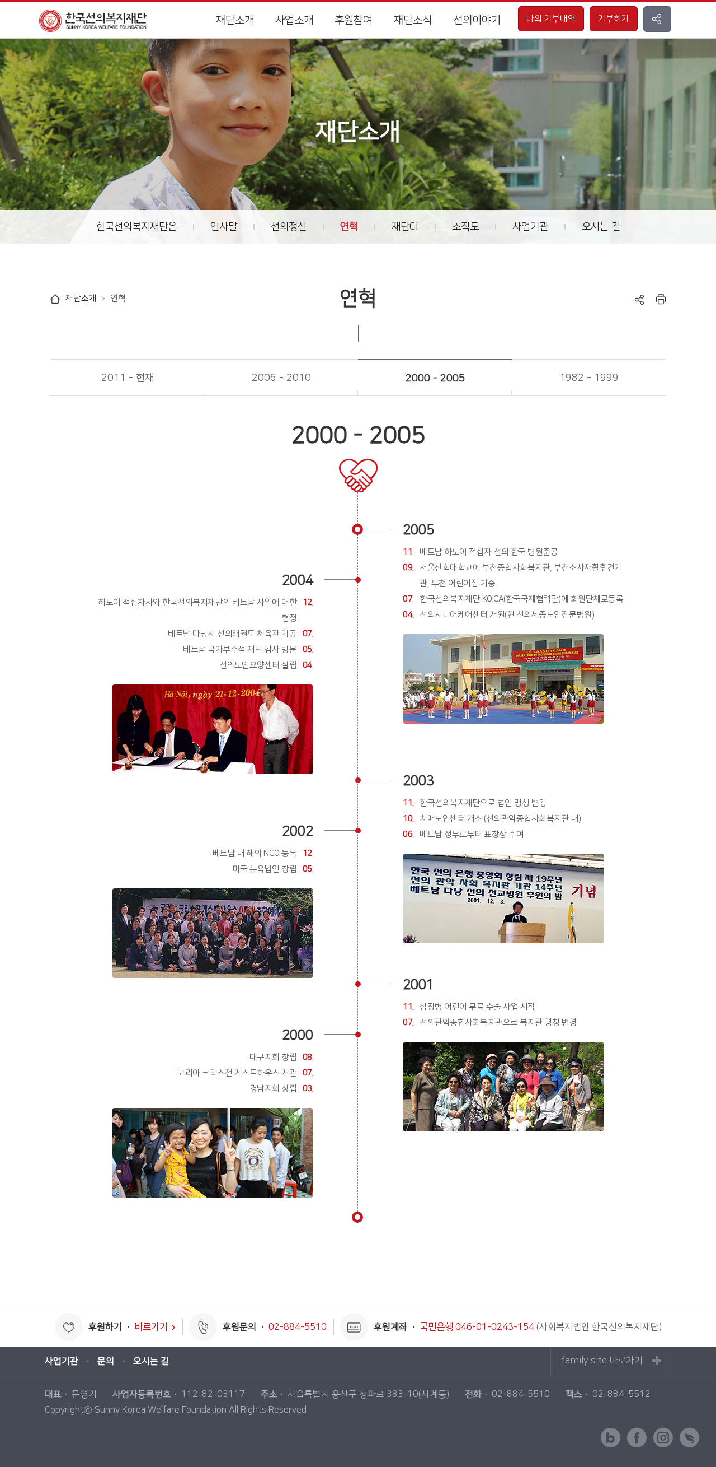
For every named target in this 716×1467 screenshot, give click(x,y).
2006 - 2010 (281, 378)
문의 (105, 1361)
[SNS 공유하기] (657, 19)
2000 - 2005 (435, 378)
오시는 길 (601, 226)
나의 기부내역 (551, 19)
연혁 (349, 226)
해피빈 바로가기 (689, 1437)
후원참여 (354, 20)
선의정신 (289, 226)
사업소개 (294, 20)
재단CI (405, 226)
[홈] (55, 299)
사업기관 (530, 226)
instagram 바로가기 (663, 1437)
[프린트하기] (661, 299)
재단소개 (235, 20)
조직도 (465, 226)
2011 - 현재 (127, 378)
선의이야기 (477, 20)
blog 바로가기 (610, 1437)
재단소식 (413, 20)
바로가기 (151, 1327)
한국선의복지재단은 (136, 226)
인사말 (223, 226)
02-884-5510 (297, 1327)
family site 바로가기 (602, 1361)
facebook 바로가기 (637, 1437)
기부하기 (613, 19)
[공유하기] (639, 299)
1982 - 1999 (589, 378)
